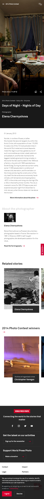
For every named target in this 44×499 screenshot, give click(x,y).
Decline (19, 494)
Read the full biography (13, 246)
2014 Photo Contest (12, 4)
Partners (25, 472)
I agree (6, 494)
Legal (4, 472)
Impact (24, 467)
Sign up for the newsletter (15, 441)
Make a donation (11, 456)
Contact (5, 467)
